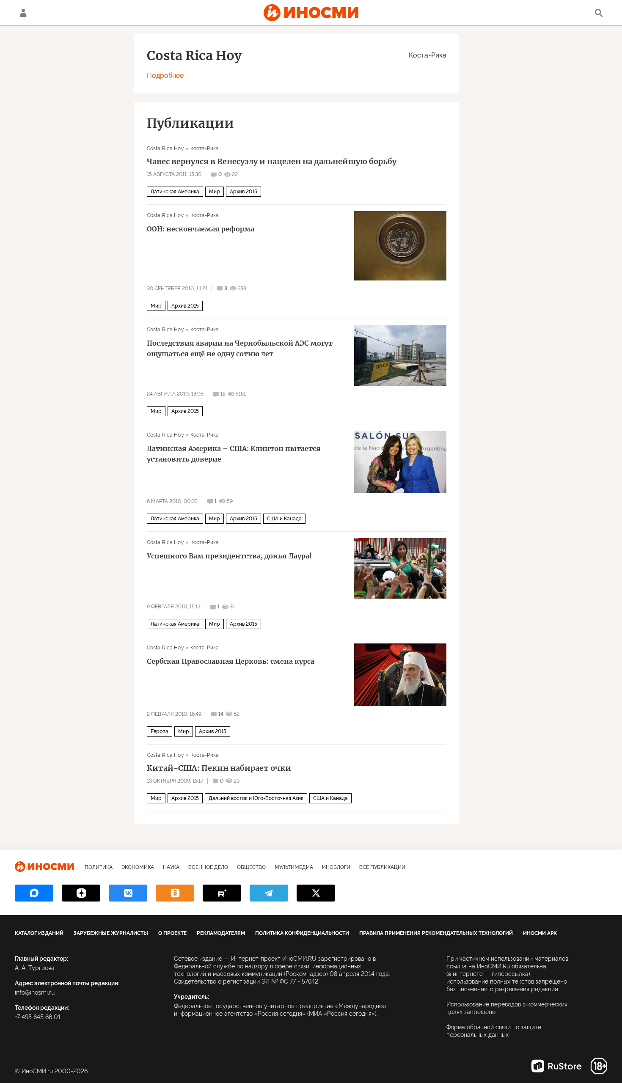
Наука (171, 867)
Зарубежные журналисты (111, 933)
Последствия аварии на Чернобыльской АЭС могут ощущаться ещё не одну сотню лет (240, 348)
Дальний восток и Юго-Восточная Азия (256, 798)
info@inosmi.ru (35, 992)
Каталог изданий (39, 933)
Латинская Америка (175, 192)
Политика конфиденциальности (302, 933)
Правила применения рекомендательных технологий (436, 933)
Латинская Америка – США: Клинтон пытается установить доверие (234, 453)
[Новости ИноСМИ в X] (316, 893)
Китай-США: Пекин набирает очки (219, 768)
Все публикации (382, 867)
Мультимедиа (294, 867)
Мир (214, 192)
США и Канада (284, 519)
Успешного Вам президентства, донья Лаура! (229, 556)
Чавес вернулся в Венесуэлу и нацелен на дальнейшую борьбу (271, 161)
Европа (159, 731)
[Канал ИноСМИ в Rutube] (222, 893)
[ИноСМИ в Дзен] (81, 893)
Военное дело (208, 867)
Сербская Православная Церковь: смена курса (230, 661)
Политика (99, 867)
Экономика (137, 867)
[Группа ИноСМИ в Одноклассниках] (175, 893)
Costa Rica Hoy (165, 148)
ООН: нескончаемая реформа (200, 229)
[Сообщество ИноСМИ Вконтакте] (128, 893)
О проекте (172, 933)
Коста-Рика (427, 55)
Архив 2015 (243, 192)
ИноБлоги (336, 867)
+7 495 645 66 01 (38, 1017)
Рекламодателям (221, 933)
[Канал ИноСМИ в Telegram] (269, 893)
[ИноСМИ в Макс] (34, 893)
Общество (251, 867)
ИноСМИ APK (540, 933)
